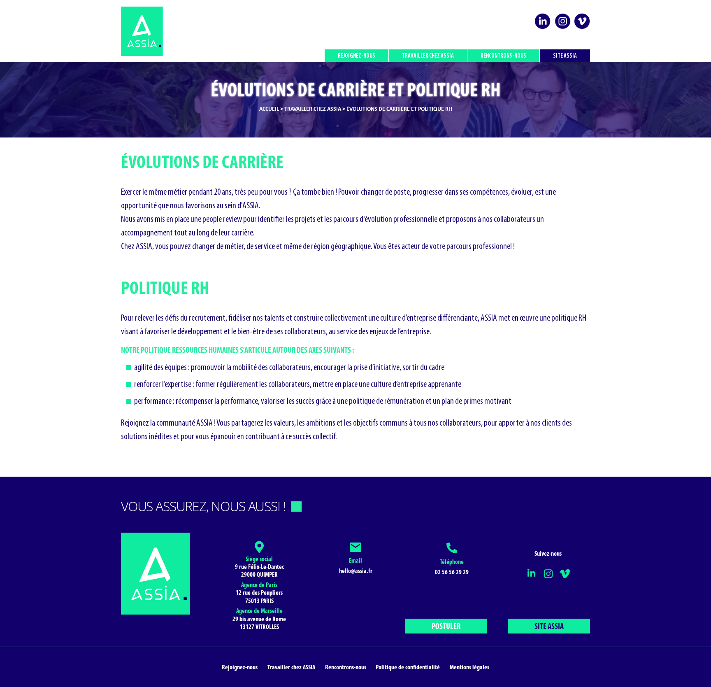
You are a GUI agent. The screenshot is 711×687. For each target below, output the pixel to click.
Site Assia (565, 56)
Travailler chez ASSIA (428, 56)
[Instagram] (562, 28)
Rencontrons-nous (503, 56)
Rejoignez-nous (356, 56)
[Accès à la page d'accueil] (142, 31)
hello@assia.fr (355, 571)
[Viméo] (582, 28)
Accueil (269, 109)
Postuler (446, 627)
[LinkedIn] (542, 28)
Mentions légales (469, 667)
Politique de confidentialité (408, 667)
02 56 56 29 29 (452, 572)
